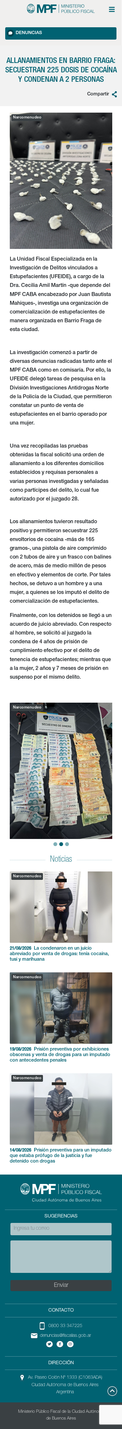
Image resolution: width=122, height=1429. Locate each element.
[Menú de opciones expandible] (112, 9)
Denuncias (29, 33)
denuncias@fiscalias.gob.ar (65, 1336)
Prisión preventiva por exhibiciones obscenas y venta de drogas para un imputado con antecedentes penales (60, 1055)
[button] (12, 765)
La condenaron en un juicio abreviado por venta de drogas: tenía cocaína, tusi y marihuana (59, 954)
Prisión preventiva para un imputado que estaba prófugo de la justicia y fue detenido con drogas (61, 1156)
